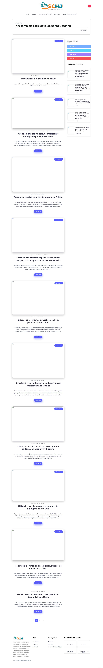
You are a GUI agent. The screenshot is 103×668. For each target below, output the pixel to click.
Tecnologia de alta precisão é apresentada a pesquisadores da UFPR (82, 101)
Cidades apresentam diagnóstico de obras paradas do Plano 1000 (38, 321)
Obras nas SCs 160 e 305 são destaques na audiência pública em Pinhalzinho (38, 447)
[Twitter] (79, 50)
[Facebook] (79, 46)
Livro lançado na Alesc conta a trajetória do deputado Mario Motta (38, 595)
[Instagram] (79, 54)
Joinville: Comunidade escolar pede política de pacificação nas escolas (38, 384)
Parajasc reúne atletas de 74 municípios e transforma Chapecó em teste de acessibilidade (82, 73)
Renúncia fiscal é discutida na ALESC (38, 78)
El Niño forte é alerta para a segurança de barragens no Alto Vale (38, 507)
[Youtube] (79, 58)
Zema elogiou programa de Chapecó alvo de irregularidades (82, 129)
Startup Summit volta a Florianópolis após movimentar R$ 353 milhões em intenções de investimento (82, 87)
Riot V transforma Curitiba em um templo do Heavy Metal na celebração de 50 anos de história (82, 115)
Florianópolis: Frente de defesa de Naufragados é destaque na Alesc (38, 567)
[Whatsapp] (83, 650)
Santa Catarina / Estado (38, 75)
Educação (30, 254)
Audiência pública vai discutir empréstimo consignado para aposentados (38, 135)
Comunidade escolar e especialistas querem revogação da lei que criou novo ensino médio (38, 259)
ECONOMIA (30, 131)
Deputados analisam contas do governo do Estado (38, 197)
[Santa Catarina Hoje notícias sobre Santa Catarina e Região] (51, 6)
